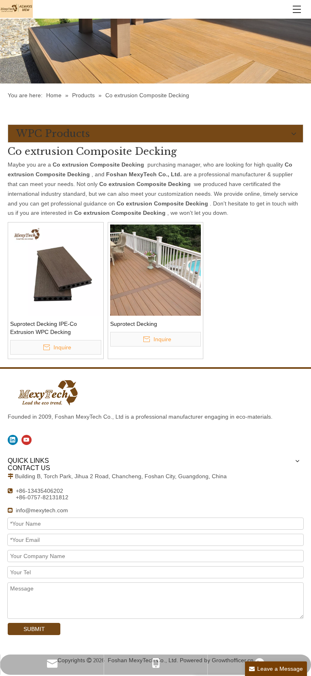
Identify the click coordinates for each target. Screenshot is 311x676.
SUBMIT (34, 629)
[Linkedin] (13, 440)
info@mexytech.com (42, 510)
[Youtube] (26, 440)
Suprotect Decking (133, 324)
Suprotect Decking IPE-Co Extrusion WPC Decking (43, 328)
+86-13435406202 (39, 491)
